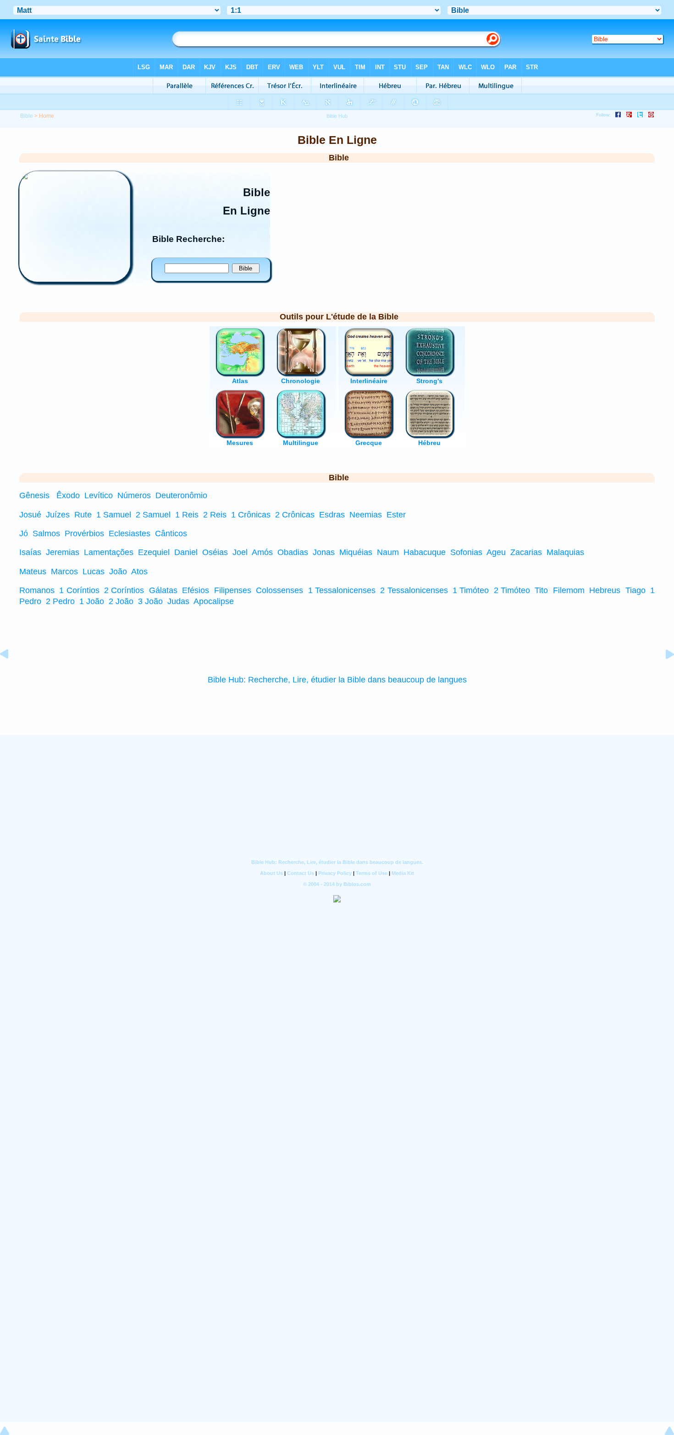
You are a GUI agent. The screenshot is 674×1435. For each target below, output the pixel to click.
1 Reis (187, 514)
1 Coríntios (79, 590)
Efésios (195, 590)
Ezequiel (154, 552)
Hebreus (604, 590)
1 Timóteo (471, 590)
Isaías (30, 552)
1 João (91, 601)
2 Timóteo (512, 590)
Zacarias (526, 552)
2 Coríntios (124, 590)
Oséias (215, 552)
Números (134, 495)
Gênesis (34, 495)
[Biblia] (74, 279)
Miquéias (355, 552)
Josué (30, 514)
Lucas (94, 571)
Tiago (635, 590)
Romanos (37, 590)
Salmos (46, 533)
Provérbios (84, 533)
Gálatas (163, 590)
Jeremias (62, 552)
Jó (23, 533)
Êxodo (68, 495)
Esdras (332, 514)
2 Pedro (60, 601)
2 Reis (215, 514)
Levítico (98, 495)
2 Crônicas (295, 514)
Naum (388, 552)
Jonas (324, 552)
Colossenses (279, 590)
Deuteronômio (181, 495)
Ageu (496, 552)
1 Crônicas (251, 514)
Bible (26, 116)
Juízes (58, 514)
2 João (121, 601)
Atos (139, 571)
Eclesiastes (129, 533)
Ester (396, 514)
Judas (178, 601)
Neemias (365, 514)
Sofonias (466, 552)
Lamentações (108, 552)
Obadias (292, 552)
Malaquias (565, 552)
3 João (150, 601)
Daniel (186, 552)
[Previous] (11, 674)
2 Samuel (153, 514)
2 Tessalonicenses (413, 590)
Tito (541, 590)
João (118, 571)
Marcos (64, 571)
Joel (240, 552)
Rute (83, 514)
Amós (262, 552)
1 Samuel (113, 514)
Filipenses (232, 590)
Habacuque (424, 552)
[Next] (662, 674)
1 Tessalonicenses (342, 590)
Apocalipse (213, 601)
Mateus (32, 571)
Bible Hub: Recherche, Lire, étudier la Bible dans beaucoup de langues (337, 679)
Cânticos (171, 533)
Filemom (569, 590)
